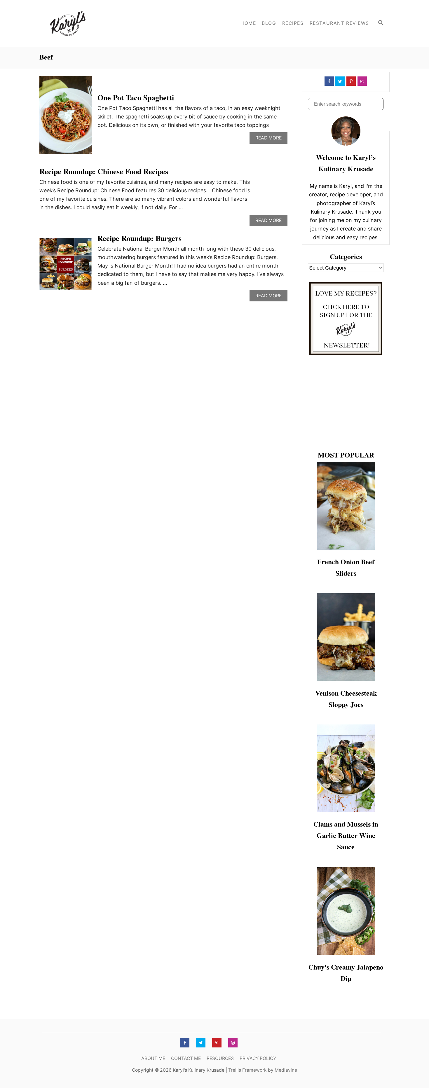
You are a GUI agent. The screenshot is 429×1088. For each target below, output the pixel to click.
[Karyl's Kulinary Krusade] (91, 23)
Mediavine (286, 1070)
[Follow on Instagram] (361, 81)
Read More (270, 139)
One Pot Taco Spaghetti (135, 97)
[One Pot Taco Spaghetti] (65, 117)
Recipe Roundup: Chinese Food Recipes (103, 171)
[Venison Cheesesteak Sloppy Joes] (346, 637)
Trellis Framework (247, 1070)
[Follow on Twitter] (339, 81)
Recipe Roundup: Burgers (139, 238)
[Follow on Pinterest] (350, 81)
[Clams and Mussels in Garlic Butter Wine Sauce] (346, 768)
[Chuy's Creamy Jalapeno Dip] (346, 911)
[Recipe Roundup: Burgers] (65, 267)
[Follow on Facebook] (328, 81)
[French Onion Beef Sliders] (346, 506)
